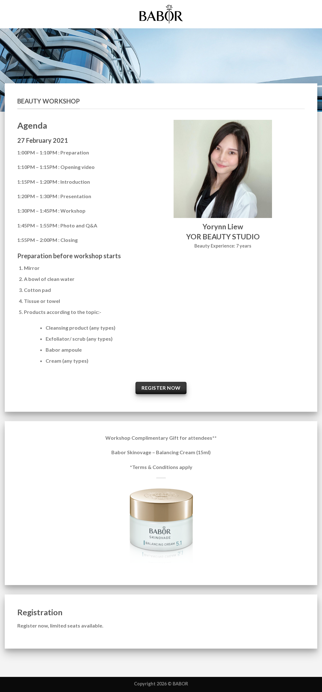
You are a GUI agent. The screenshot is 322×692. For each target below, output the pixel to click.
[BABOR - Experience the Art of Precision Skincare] (161, 14)
